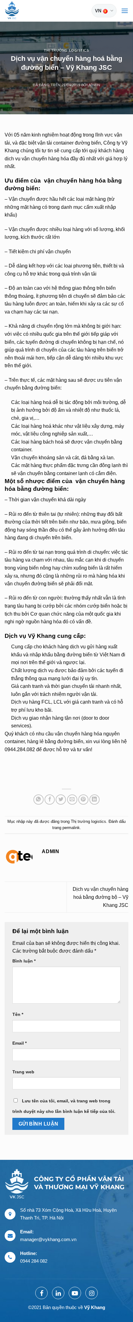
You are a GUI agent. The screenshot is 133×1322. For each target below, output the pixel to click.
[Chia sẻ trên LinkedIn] (94, 799)
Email (19, 1043)
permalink (71, 827)
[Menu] (124, 10)
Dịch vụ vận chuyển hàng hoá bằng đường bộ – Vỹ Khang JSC (100, 896)
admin (94, 85)
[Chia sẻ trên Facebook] (50, 799)
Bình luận (24, 960)
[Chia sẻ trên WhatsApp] (38, 799)
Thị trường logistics (66, 50)
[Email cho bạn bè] (72, 799)
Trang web (23, 1071)
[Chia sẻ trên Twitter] (61, 799)
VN (98, 10)
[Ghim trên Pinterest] (83, 799)
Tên (17, 1014)
